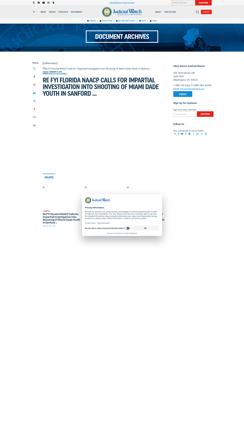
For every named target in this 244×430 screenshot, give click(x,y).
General (46, 72)
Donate (206, 12)
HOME (154, 21)
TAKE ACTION (107, 21)
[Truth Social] (206, 133)
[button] (33, 11)
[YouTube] (182, 133)
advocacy (52, 74)
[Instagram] (186, 133)
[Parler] (198, 133)
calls (58, 74)
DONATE (92, 21)
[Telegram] (190, 133)
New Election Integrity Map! (122, 3)
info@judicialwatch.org (192, 88)
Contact (182, 94)
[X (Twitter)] (175, 133)
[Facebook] (178, 133)
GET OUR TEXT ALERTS (126, 21)
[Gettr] (194, 133)
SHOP (144, 21)
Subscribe (203, 3)
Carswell (63, 74)
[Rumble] (202, 133)
